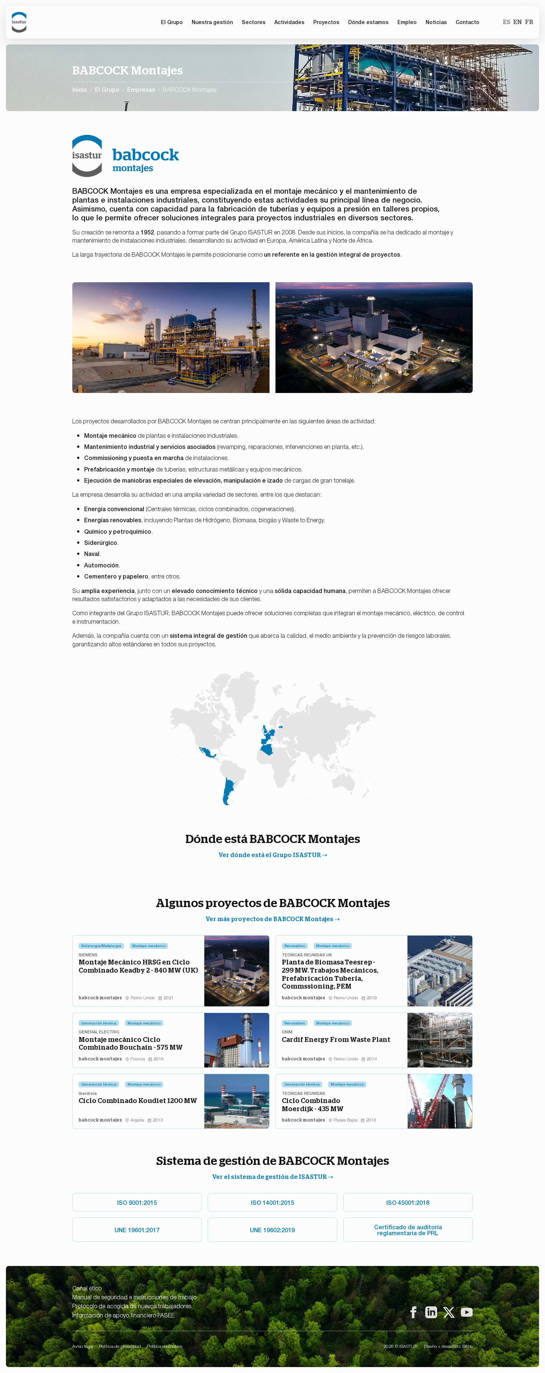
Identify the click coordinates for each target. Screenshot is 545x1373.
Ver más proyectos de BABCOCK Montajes (269, 919)
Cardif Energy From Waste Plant (336, 1039)
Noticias (436, 22)
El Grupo (107, 89)
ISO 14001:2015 (272, 1202)
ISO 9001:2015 (137, 1202)
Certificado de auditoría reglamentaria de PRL (408, 1229)
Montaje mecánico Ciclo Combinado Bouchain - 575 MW (131, 1044)
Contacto (467, 22)
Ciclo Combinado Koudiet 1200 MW (138, 1100)
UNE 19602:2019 (272, 1229)
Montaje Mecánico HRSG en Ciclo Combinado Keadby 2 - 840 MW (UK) (138, 966)
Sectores (253, 22)
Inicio (79, 89)
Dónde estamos (368, 22)
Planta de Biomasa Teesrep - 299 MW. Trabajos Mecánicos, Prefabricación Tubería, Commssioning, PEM (330, 974)
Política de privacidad (120, 1346)
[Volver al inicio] (19, 22)
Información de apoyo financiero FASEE (123, 1314)
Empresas (141, 89)
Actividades (289, 22)
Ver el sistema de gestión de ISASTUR (269, 1176)
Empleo (407, 22)
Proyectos (326, 22)
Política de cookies (164, 1346)
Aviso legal (82, 1346)
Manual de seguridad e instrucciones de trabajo (134, 1296)
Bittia (467, 1346)
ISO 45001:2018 (407, 1202)
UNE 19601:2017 (137, 1229)
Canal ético (87, 1287)
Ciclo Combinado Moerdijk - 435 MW (313, 1105)
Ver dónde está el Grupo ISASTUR (269, 855)
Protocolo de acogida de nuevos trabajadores (131, 1305)
